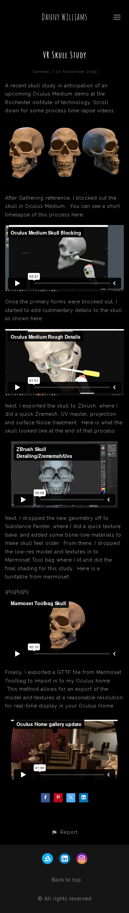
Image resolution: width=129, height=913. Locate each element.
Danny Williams (64, 16)
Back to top (66, 880)
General (41, 71)
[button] (64, 832)
